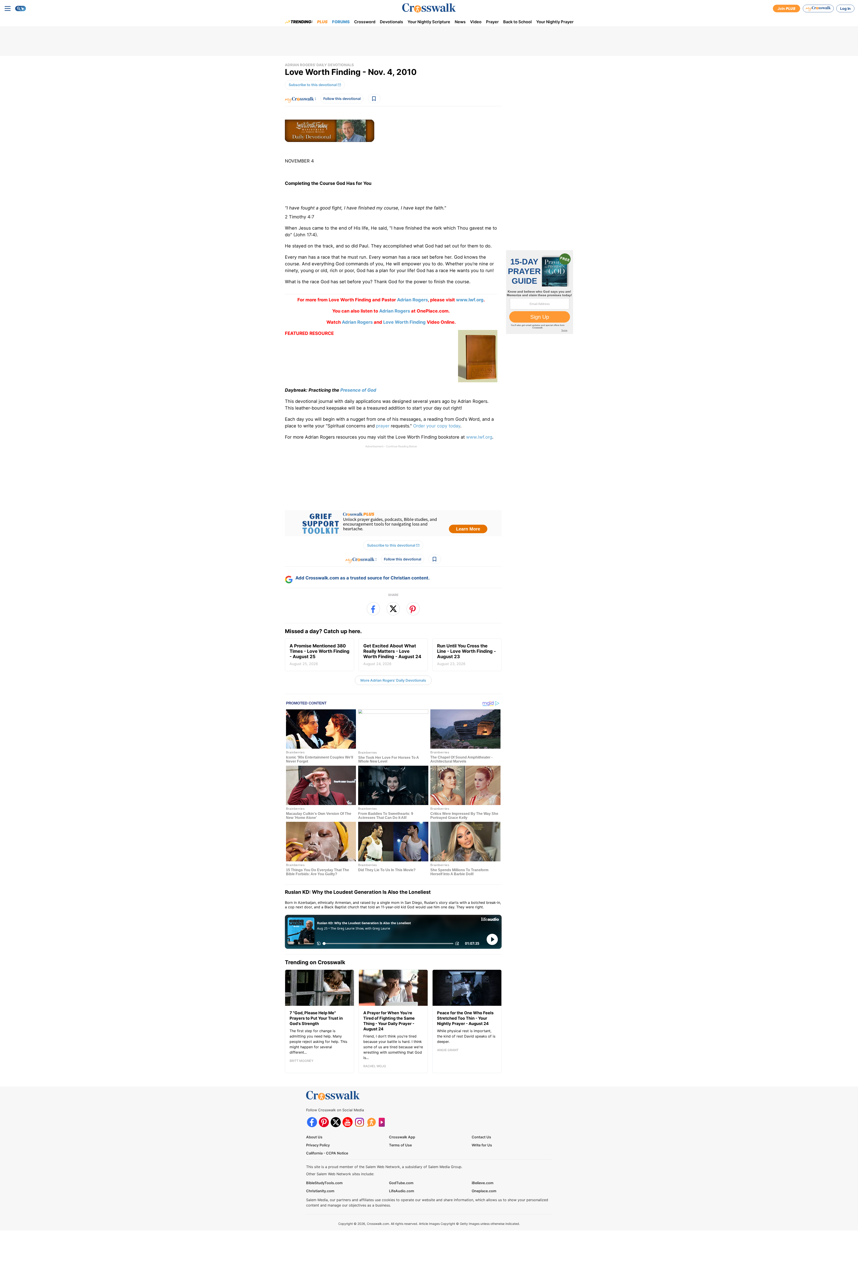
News (460, 21)
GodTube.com (401, 1183)
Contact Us (481, 1137)
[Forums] (371, 1122)
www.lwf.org (479, 437)
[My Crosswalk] (818, 8)
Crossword (364, 21)
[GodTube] (383, 1122)
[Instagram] (359, 1122)
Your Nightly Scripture (429, 21)
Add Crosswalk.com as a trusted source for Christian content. (362, 578)
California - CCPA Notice (327, 1153)
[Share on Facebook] (373, 608)
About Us (314, 1137)
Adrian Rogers (412, 299)
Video (476, 21)
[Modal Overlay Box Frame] (393, 523)
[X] (336, 1122)
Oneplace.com (484, 1191)
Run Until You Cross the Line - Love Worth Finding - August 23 (466, 654)
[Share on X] (393, 608)
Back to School (517, 21)
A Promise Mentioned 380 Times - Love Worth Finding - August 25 (319, 654)
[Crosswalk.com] (429, 8)
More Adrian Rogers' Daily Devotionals (393, 680)
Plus (322, 21)
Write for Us (482, 1145)
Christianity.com (320, 1191)
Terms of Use (400, 1145)
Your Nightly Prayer (555, 21)
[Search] (20, 8)
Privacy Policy (318, 1145)
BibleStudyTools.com (324, 1183)
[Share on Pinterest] (413, 608)
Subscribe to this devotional (313, 84)
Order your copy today (436, 426)
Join (786, 8)
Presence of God (358, 390)
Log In (845, 8)
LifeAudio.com (401, 1191)
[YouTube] (348, 1122)
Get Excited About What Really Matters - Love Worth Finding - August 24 (392, 654)
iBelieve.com (482, 1183)
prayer (382, 426)
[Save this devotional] (374, 98)
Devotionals (391, 21)
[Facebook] (312, 1122)
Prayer (492, 21)
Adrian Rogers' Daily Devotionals (319, 65)
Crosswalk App (402, 1137)
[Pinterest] (324, 1122)
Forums (341, 21)
